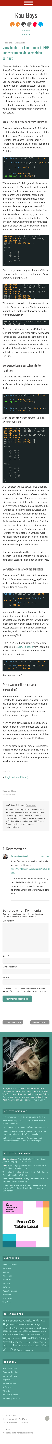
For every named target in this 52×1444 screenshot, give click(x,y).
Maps (36, 1335)
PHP (14, 794)
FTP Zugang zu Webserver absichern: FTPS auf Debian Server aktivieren (24, 1166)
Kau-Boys (26, 15)
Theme (17, 1345)
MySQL (5, 1339)
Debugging (7, 1331)
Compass (33, 1328)
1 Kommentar (20, 43)
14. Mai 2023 (8, 43)
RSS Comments (12, 24)
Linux (32, 1334)
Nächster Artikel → (40, 1022)
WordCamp (7, 1298)
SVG (10, 1345)
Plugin (36, 1338)
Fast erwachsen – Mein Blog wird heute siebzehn (24, 1117)
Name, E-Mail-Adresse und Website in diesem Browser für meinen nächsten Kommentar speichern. (25, 989)
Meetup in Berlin (38, 1100)
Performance (17, 1339)
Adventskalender (10, 1264)
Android (6, 1272)
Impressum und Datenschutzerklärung (18, 1433)
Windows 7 (31, 1346)
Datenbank (7, 1276)
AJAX (43, 1321)
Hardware (7, 1279)
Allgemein (7, 1268)
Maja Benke (7, 1379)
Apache (18, 1324)
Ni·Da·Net (7, 1387)
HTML (5, 1334)
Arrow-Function (25, 646)
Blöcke (17, 1328)
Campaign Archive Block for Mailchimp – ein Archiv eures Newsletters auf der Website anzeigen (24, 1132)
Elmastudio (24, 1422)
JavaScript (19, 1334)
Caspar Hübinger (10, 1376)
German (26, 34)
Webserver (7, 1294)
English (26, 30)
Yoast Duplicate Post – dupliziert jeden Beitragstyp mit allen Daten (24, 1160)
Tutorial (24, 1346)
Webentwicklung (9, 791)
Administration (10, 1320)
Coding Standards (25, 1328)
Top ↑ (46, 1418)
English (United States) (16, 777)
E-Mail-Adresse (10, 966)
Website (6, 977)
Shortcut (6, 1283)
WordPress (23, 24)
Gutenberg (44, 1331)
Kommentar (8, 920)
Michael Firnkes (9, 1383)
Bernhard (31, 805)
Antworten (45, 856)
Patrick (5, 1185)
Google (37, 1331)
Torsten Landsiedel (19, 856)
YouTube (35, 24)
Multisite (41, 1335)
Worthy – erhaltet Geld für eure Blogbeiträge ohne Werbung (25, 1173)
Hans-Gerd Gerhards (11, 1178)
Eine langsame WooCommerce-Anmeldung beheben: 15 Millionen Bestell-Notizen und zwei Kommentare (25, 1188)
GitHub (29, 24)
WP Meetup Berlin (10, 1394)
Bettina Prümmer (10, 1368)
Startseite (6, 1429)
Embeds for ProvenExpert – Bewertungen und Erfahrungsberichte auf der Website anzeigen (22, 1139)
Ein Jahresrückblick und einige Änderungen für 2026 (25, 1127)
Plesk (29, 1339)
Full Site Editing (28, 1331)
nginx (10, 1339)
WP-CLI (21, 1350)
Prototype (24, 1342)
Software (6, 1287)
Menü (26, 3)
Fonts (19, 1331)
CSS (39, 1328)
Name (6, 956)
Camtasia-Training (10, 1372)
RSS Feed (18, 24)
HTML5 (10, 1334)
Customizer (45, 1328)
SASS (30, 1342)
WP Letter (6, 1391)
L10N (27, 1335)
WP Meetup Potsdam (11, 1398)
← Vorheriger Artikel (12, 1022)
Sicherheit (44, 1342)
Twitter (40, 24)
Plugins (6, 1097)
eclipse (15, 1331)
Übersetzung (28, 1350)
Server (36, 1342)
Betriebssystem (27, 1324)
